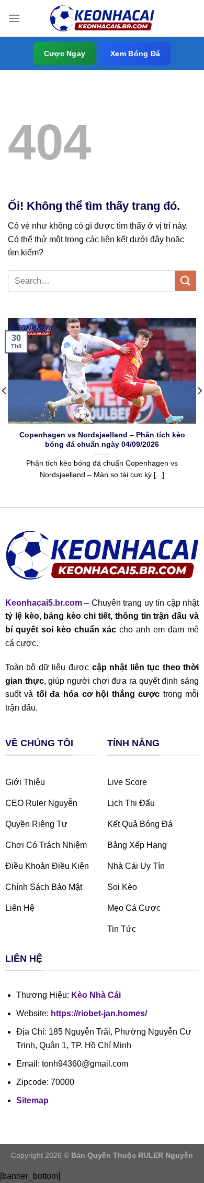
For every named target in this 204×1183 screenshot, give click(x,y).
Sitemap (32, 1100)
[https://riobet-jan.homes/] (102, 18)
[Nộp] (185, 281)
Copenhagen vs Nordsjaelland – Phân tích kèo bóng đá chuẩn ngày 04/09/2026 (102, 439)
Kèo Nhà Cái (96, 995)
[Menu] (14, 18)
